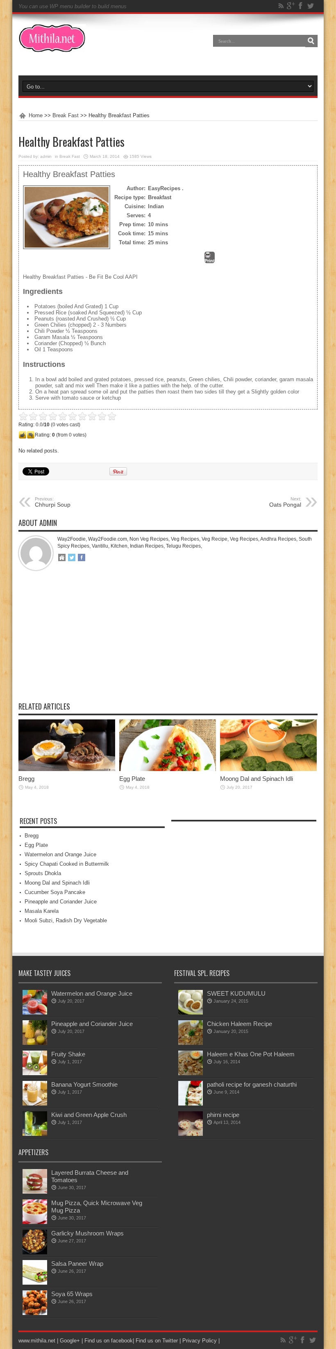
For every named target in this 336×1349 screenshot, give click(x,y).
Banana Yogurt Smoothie (84, 1084)
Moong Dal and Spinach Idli (256, 778)
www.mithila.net (36, 1341)
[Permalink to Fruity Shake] (35, 1073)
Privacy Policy (199, 1341)
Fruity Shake (68, 1054)
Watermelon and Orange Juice (60, 854)
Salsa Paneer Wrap (77, 1263)
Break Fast (65, 115)
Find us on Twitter (157, 1341)
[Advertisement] (168, 642)
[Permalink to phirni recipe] (190, 1134)
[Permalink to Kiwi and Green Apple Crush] (35, 1134)
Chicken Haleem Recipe (239, 1023)
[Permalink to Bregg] (66, 769)
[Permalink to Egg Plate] (167, 769)
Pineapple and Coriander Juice (61, 902)
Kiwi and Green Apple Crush (89, 1114)
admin (46, 156)
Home (36, 115)
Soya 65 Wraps (72, 1293)
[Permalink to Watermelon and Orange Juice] (35, 1013)
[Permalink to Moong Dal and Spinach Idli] (268, 769)
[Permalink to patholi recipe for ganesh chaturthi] (190, 1104)
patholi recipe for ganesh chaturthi (252, 1084)
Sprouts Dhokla (43, 873)
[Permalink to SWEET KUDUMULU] (190, 1013)
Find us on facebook (108, 1341)
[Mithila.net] (52, 47)
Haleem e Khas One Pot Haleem (251, 1054)
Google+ (70, 1341)
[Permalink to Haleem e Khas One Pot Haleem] (190, 1073)
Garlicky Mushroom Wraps (87, 1233)
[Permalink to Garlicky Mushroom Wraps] (35, 1252)
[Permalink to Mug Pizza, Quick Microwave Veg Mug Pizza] (35, 1222)
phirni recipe (223, 1114)
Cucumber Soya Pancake (55, 892)
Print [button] (209, 260)
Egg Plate (132, 778)
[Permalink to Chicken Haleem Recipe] (190, 1043)
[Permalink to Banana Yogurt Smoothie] (35, 1104)
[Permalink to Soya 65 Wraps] (35, 1313)
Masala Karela (42, 911)
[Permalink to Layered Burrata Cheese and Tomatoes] (35, 1192)
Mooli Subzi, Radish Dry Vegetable (66, 920)
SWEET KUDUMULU (236, 993)
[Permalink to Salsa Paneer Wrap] (35, 1283)
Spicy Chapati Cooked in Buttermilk (67, 864)
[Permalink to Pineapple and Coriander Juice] (35, 1043)
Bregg (26, 778)
